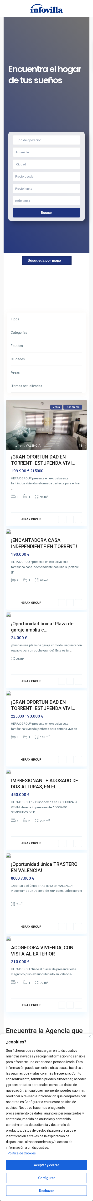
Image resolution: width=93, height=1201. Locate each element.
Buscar (46, 213)
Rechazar (46, 1191)
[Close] (90, 1036)
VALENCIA (33, 445)
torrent (19, 445)
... (12, 488)
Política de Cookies (22, 1153)
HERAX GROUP (31, 519)
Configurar (46, 1178)
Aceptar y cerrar (46, 1165)
